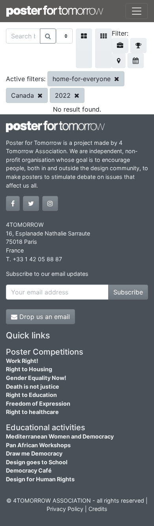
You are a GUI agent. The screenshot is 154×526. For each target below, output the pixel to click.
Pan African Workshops (38, 445)
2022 (64, 95)
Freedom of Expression (38, 403)
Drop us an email (43, 317)
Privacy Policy (65, 508)
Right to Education (31, 394)
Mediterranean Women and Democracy (60, 436)
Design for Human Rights (40, 479)
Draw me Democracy (34, 453)
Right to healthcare (32, 411)
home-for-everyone (83, 79)
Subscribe (128, 292)
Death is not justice (32, 386)
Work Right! (22, 360)
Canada (23, 95)
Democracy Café (29, 470)
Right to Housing (29, 369)
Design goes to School (37, 462)
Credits (97, 508)
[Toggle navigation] (137, 11)
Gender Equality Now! (36, 377)
